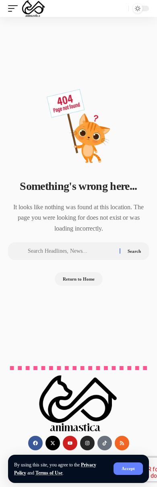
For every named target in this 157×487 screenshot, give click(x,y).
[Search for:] (71, 251)
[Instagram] (87, 443)
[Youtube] (70, 443)
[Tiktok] (104, 443)
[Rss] (122, 443)
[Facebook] (35, 443)
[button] (128, 468)
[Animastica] (33, 8)
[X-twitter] (52, 443)
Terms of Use (48, 473)
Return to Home (79, 279)
